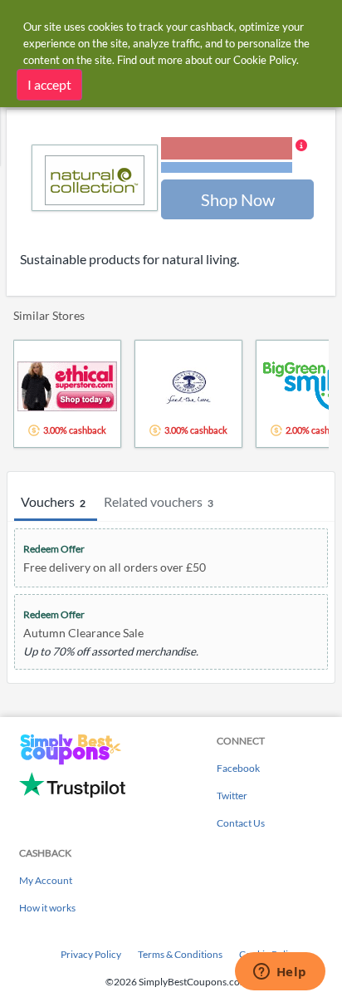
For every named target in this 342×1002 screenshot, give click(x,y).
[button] (234, 156)
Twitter (232, 795)
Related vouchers (158, 501)
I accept (49, 84)
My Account (45, 880)
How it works (47, 907)
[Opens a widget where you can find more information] (279, 973)
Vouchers (53, 501)
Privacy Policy (91, 954)
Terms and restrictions (226, 167)
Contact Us (241, 823)
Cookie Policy (264, 59)
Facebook (238, 768)
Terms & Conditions (180, 954)
